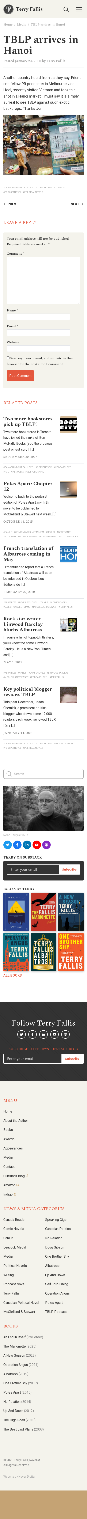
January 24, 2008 (28, 61)
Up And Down (18, 1411)
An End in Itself (23, 1337)
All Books (12, 975)
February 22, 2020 (19, 591)
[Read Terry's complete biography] (43, 808)
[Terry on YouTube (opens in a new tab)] (37, 845)
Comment (15, 253)
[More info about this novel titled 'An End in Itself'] (16, 912)
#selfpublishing (34, 472)
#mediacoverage (63, 743)
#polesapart (30, 536)
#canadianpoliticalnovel (18, 187)
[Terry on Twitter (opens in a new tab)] (7, 845)
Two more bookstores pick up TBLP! (27, 421)
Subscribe (69, 869)
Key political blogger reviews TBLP (27, 691)
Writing (8, 1275)
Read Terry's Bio (14, 835)
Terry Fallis (55, 61)
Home (8, 24)
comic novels (13, 1229)
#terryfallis (71, 536)
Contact (9, 1167)
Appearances (13, 1148)
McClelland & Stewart (19, 1312)
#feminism (38, 532)
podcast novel (14, 1284)
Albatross (52, 1266)
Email (12, 326)
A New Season (19, 1355)
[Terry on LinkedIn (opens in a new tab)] (27, 845)
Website (13, 342)
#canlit (7, 532)
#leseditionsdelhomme (16, 607)
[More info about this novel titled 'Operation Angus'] (16, 952)
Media (21, 24)
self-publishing (56, 1284)
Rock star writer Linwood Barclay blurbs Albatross (22, 624)
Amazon (9, 1185)
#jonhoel (60, 187)
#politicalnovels (33, 192)
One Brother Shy (57, 1256)
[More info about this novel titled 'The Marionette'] (43, 912)
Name (12, 310)
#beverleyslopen (28, 602)
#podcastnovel (12, 192)
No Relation (53, 1238)
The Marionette (19, 1346)
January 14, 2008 (17, 732)
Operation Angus (57, 1293)
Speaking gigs (56, 1220)
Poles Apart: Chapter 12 (27, 486)
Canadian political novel (21, 1303)
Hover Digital (27, 1476)
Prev (12, 204)
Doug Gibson (54, 1247)
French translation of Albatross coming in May (28, 554)
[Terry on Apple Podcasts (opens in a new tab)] (46, 845)
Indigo (8, 1194)
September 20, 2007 (20, 456)
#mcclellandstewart (58, 532)
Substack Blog (14, 1176)
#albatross (9, 602)
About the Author (15, 1121)
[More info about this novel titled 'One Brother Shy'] (71, 952)
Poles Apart (54, 1303)
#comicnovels (44, 187)
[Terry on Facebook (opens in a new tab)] (17, 845)
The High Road (19, 1420)
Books (8, 1130)
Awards (9, 1139)
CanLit (8, 1238)
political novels (15, 1266)
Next (75, 204)
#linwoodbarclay (57, 673)
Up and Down (55, 1275)
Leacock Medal (14, 1247)
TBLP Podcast (56, 1312)
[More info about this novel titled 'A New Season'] (71, 912)
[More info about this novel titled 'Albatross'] (43, 952)
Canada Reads (13, 1220)
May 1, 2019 (12, 662)
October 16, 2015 (18, 521)
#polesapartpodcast (51, 536)
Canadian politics (58, 1229)
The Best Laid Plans (23, 1429)
